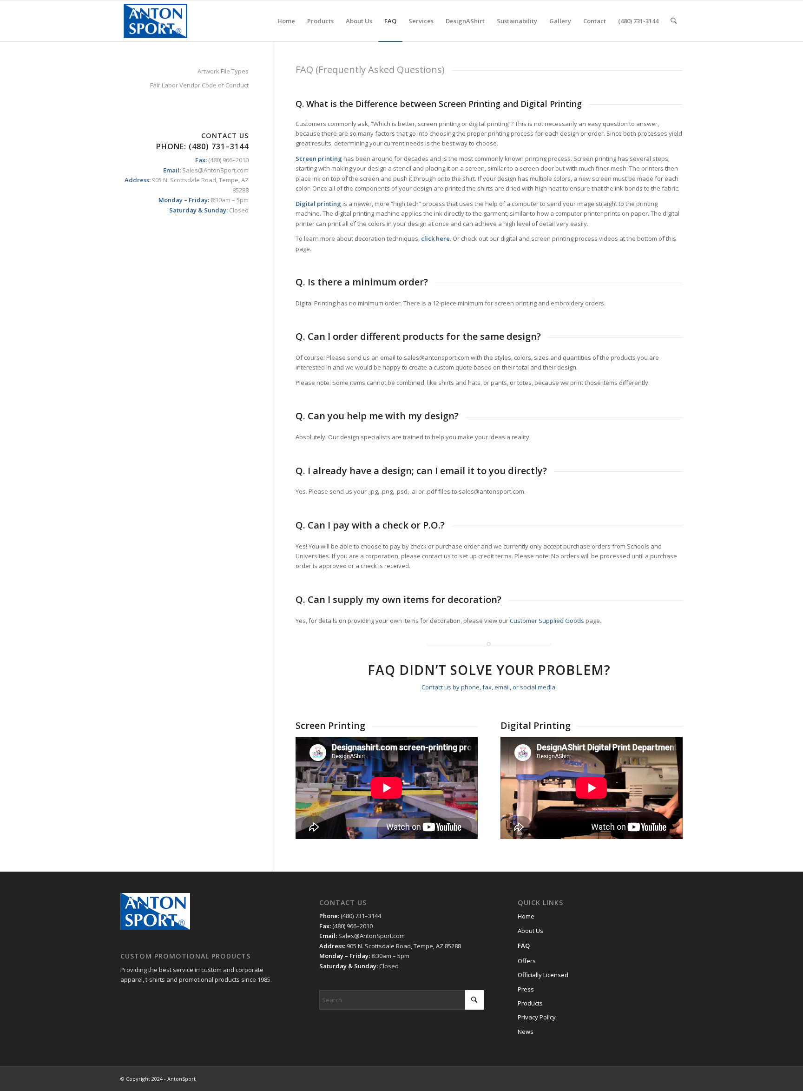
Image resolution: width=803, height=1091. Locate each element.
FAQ (524, 945)
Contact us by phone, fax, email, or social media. (489, 687)
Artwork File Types (223, 71)
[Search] (674, 20)
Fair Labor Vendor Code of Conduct (199, 85)
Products (530, 1003)
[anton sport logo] (155, 20)
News (525, 1031)
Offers (527, 961)
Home (526, 916)
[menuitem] (286, 20)
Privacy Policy (537, 1017)
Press (526, 989)
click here (435, 238)
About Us (530, 930)
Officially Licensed (543, 975)
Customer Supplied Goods (547, 620)
